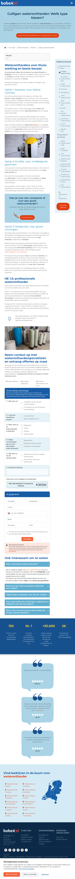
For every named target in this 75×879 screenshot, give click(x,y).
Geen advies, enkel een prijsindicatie (32, 461)
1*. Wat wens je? (12, 401)
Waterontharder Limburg (29, 797)
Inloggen (41, 844)
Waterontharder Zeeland (11, 815)
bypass (35, 125)
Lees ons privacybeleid (26, 869)
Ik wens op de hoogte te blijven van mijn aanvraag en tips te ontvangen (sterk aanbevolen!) (28, 533)
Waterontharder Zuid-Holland (29, 815)
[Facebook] (5, 850)
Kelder (26, 428)
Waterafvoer (28, 440)
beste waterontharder (32, 570)
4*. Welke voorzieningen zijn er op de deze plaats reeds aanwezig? (12, 444)
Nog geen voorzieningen (32, 446)
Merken (33, 48)
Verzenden (27, 539)
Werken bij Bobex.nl (45, 841)
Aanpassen (45, 874)
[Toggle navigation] (72, 3)
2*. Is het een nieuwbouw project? (10, 417)
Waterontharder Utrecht (29, 809)
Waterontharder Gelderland (29, 791)
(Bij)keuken (27, 425)
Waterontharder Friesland (11, 791)
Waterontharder (23, 48)
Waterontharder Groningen (11, 797)
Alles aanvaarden (12, 874)
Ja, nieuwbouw (29, 416)
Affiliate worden (44, 839)
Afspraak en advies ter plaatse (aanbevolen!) (34, 455)
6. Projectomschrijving (14, 467)
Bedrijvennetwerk (61, 839)
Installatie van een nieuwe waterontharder (32, 403)
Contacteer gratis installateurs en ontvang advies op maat (37, 35)
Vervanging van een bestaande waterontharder (34, 408)
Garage (26, 431)
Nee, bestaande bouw (31, 419)
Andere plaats (28, 434)
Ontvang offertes (27, 217)
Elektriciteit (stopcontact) (32, 443)
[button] (72, 3)
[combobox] (9, 513)
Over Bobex (25, 835)
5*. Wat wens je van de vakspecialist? (11, 456)
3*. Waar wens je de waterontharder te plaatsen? (12, 428)
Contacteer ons (26, 841)
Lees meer (39, 710)
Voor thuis (11, 48)
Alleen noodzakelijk (30, 874)
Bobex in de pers (26, 839)
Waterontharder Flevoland (29, 785)
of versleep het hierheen (21, 485)
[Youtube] (13, 850)
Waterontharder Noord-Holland (29, 803)
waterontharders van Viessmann (16, 252)
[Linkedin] (22, 850)
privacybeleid (12, 551)
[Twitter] (9, 850)
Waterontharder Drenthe (11, 785)
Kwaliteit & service (27, 837)
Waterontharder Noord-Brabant (11, 803)
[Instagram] (26, 850)
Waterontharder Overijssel (11, 809)
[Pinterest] (18, 850)
